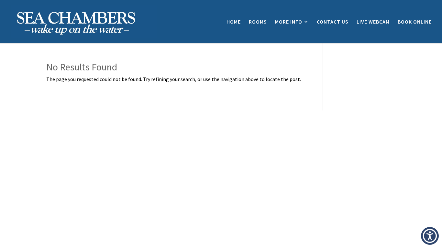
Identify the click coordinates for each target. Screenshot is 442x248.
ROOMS (258, 22)
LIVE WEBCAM (373, 22)
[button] (430, 236)
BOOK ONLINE (415, 22)
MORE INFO (288, 22)
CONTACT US (332, 22)
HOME (234, 22)
